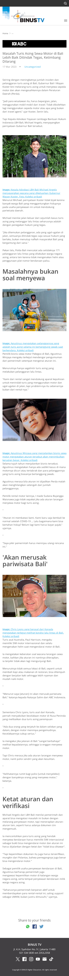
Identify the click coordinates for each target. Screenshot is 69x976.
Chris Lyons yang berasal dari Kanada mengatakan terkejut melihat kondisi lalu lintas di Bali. (33, 633)
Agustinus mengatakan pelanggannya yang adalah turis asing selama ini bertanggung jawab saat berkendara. (33, 347)
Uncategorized (32, 66)
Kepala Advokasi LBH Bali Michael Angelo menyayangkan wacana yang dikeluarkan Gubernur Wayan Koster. (31, 193)
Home (5, 33)
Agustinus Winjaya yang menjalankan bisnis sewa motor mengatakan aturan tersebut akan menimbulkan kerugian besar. (34, 457)
